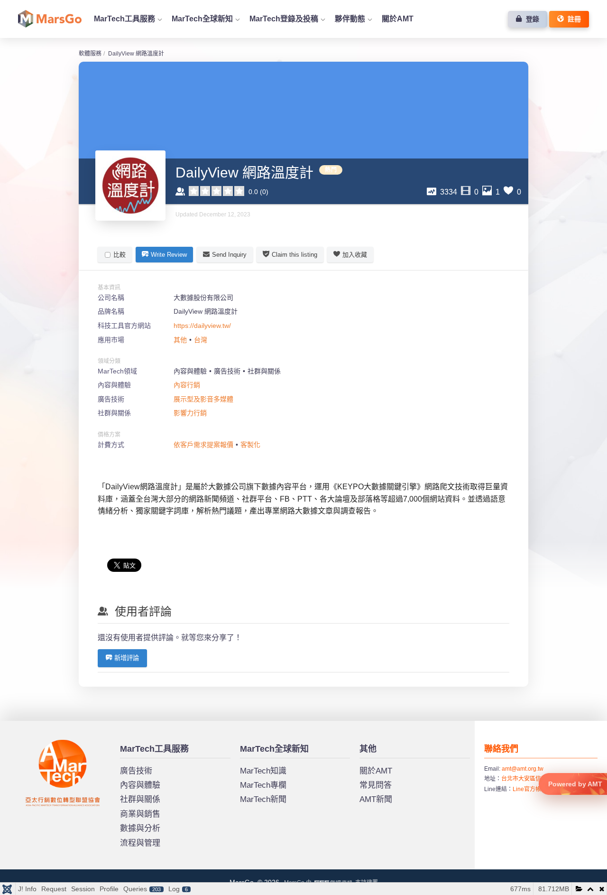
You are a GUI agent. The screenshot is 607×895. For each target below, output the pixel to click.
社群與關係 (140, 799)
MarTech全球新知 (202, 19)
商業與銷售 (140, 814)
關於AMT (398, 19)
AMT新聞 (375, 799)
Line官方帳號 (530, 789)
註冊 (572, 19)
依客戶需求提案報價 (203, 444)
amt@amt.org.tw (522, 768)
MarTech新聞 (263, 799)
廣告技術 (136, 770)
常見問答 (375, 785)
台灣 (200, 340)
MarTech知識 (263, 770)
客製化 (250, 444)
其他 (180, 340)
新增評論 (126, 658)
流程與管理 (140, 843)
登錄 (530, 19)
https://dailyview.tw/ (202, 325)
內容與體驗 (140, 785)
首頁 (50, 18)
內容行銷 (187, 385)
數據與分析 (140, 828)
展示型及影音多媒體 (203, 399)
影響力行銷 (190, 413)
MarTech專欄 (263, 785)
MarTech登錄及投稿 (283, 19)
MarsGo (35, 743)
